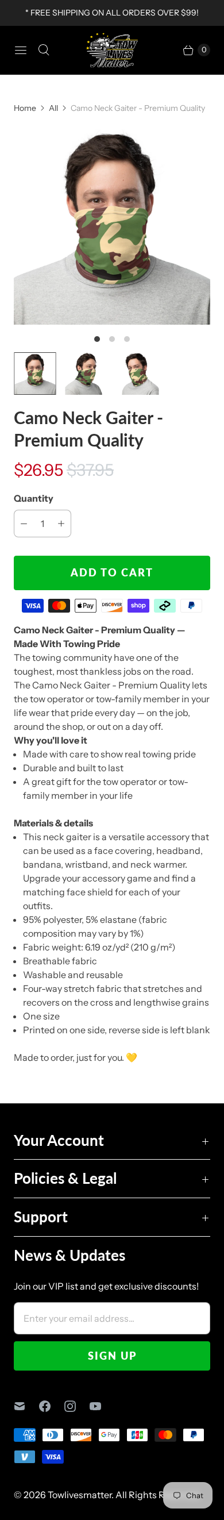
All (53, 108)
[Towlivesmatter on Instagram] (77, 1406)
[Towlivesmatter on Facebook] (51, 1406)
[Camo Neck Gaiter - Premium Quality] (112, 226)
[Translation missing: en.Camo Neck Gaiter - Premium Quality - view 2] (86, 373)
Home (25, 108)
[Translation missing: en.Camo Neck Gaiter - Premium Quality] (35, 373)
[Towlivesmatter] (112, 50)
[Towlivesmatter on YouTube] (102, 1406)
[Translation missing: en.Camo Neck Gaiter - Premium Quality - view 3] (138, 373)
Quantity (33, 498)
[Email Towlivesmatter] (26, 1406)
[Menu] (20, 50)
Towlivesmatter (79, 1494)
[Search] (43, 50)
